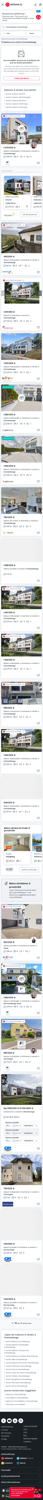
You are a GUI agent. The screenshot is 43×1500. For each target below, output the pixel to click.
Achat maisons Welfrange (17, 104)
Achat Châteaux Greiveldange (18, 1366)
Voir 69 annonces (29, 214)
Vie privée (5, 1436)
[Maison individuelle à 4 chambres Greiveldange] (21, 129)
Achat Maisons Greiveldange (18, 1341)
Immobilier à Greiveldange (17, 1398)
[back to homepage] (13, 5)
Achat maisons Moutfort (16, 100)
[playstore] (8, 1496)
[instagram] (20, 1420)
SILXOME (9, 958)
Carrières (27, 1441)
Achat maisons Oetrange (16, 107)
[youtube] (9, 1420)
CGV (25, 1432)
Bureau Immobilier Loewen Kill (9, 272)
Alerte (32, 33)
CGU (25, 1429)
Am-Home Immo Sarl (9, 430)
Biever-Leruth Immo (9, 818)
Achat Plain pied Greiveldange (18, 1382)
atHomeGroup (7, 1427)
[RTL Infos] (36, 1491)
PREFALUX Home (9, 581)
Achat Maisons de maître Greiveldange (22, 1363)
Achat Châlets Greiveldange (18, 1376)
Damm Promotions (9, 723)
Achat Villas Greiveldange (16, 1359)
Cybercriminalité (30, 1426)
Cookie (4, 1439)
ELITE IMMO (9, 328)
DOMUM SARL (9, 533)
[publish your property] (35, 4)
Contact (4, 1430)
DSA (25, 1435)
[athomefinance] (25, 1458)
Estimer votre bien (29, 870)
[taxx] (21, 1463)
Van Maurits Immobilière (9, 163)
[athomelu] (7, 1458)
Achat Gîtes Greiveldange (16, 1386)
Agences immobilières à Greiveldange (22, 1401)
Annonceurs (6, 1433)
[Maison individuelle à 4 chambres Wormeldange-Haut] (21, 979)
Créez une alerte (21, 78)
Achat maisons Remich (15, 94)
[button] (21, 152)
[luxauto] (7, 1463)
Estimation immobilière (15, 1404)
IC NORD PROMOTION (9, 628)
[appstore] (8, 1490)
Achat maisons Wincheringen (18, 97)
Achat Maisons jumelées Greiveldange (22, 1356)
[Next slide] (39, 193)
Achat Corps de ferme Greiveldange (21, 1373)
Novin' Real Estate (9, 379)
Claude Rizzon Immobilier (9, 1149)
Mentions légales (30, 1438)
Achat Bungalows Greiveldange (19, 1379)
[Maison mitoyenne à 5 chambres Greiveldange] (21, 693)
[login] (40, 4)
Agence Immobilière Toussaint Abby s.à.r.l (9, 1204)
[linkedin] (15, 1420)
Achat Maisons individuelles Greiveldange (16, 1346)
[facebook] (3, 1420)
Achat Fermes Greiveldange (17, 1369)
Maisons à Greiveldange (16, 1394)
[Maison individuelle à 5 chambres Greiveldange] (21, 740)
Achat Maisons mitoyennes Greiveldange (16, 1351)
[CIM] (36, 1496)
